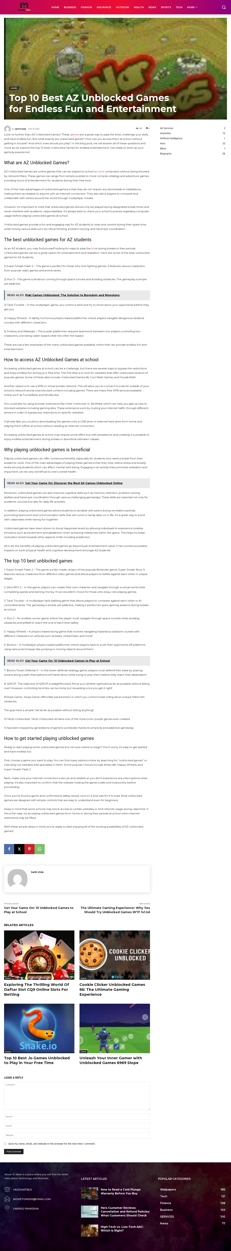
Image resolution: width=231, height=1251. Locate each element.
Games (14, 88)
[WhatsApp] (39, 849)
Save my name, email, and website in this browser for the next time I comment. (51, 1143)
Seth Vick (20, 129)
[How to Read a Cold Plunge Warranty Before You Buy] (89, 1193)
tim (93, 248)
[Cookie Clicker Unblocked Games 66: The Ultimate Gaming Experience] (114, 955)
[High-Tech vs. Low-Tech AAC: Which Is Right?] (89, 1231)
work (101, 171)
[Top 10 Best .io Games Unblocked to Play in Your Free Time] (39, 1028)
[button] (224, 7)
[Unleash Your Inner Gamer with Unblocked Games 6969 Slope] (114, 1028)
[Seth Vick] (8, 129)
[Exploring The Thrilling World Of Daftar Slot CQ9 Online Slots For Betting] (39, 955)
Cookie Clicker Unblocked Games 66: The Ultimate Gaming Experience (112, 989)
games (74, 134)
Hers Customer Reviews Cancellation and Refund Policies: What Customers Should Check (125, 1211)
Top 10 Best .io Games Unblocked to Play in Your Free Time (37, 1060)
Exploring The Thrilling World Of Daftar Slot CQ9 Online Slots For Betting (36, 989)
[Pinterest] (29, 849)
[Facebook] (9, 849)
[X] (19, 849)
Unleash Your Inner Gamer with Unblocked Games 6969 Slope (110, 1060)
